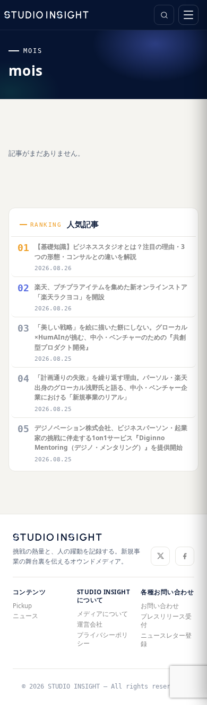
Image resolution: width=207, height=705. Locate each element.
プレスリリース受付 (166, 620)
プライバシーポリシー (102, 639)
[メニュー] (188, 15)
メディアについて (102, 614)
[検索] (164, 15)
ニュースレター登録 (166, 639)
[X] (160, 556)
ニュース (25, 616)
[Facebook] (184, 556)
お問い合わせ (160, 606)
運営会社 (89, 624)
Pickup (22, 606)
